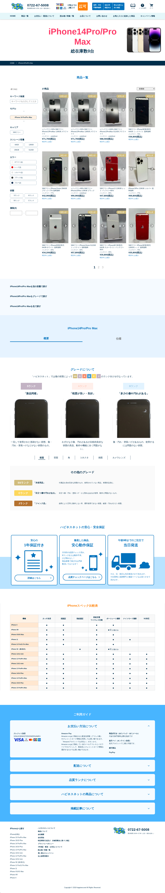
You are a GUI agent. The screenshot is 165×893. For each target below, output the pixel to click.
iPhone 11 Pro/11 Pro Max (19, 865)
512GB (31, 150)
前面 (42, 457)
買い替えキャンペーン (46, 853)
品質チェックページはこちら (82, 577)
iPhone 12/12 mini (16, 859)
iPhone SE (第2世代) (17, 862)
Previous (45, 110)
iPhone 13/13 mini (16, 853)
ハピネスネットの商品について (82, 794)
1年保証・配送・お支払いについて (50, 847)
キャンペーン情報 (147, 16)
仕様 (118, 338)
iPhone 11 (13, 868)
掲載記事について (82, 808)
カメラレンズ (119, 457)
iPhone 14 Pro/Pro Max (23, 117)
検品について (42, 831)
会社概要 (41, 834)
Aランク (31, 195)
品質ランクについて (82, 779)
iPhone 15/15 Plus (16, 840)
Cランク (31, 200)
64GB (17, 145)
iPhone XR (14, 875)
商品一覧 (25, 16)
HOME (13, 16)
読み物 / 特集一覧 (67, 16)
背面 (56, 457)
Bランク (17, 200)
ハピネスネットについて (46, 828)
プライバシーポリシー (46, 844)
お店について (85, 16)
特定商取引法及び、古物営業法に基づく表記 (53, 840)
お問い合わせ (101, 16)
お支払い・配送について (44, 16)
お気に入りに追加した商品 (124, 16)
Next (65, 110)
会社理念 (41, 837)
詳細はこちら (34, 578)
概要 (46, 338)
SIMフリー (17, 132)
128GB (31, 145)
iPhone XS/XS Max (17, 871)
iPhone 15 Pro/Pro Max (18, 837)
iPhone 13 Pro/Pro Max (18, 850)
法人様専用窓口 (43, 856)
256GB (16, 150)
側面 (100, 457)
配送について (82, 765)
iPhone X (13, 878)
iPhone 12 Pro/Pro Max (18, 856)
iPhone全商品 (15, 834)
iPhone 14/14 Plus (16, 847)
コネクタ (84, 457)
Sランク (17, 195)
